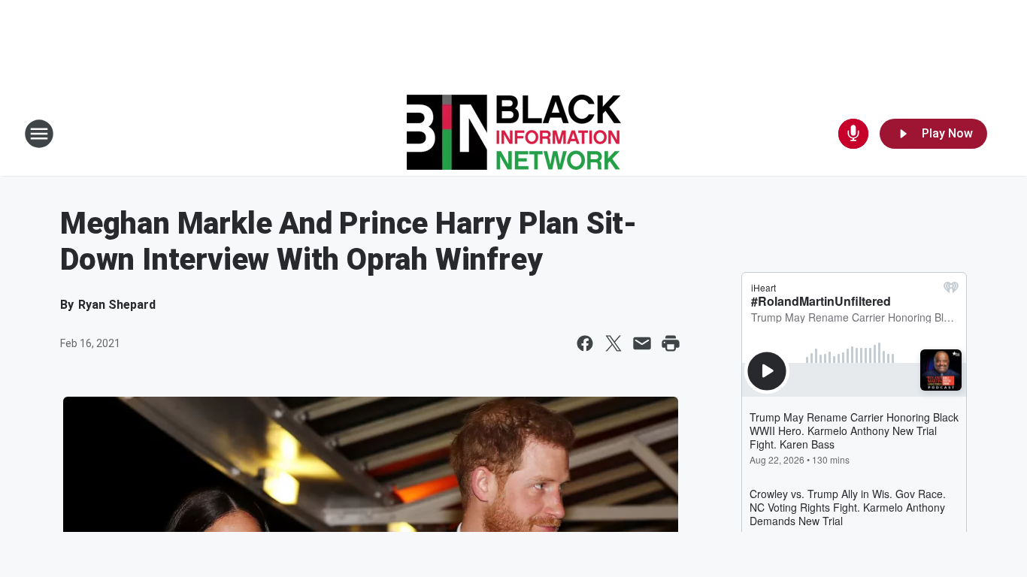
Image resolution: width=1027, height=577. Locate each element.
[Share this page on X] (613, 343)
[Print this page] (670, 343)
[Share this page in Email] (642, 343)
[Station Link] (514, 134)
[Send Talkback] (853, 134)
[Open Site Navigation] (39, 134)
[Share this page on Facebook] (584, 343)
